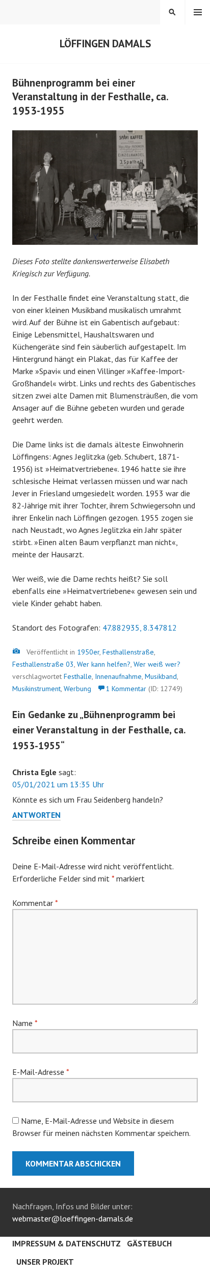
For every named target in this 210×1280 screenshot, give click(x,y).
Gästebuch (149, 1243)
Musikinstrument (36, 688)
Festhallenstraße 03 (43, 664)
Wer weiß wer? (157, 664)
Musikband (161, 676)
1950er (88, 652)
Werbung (77, 688)
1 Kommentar (126, 688)
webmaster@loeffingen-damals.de (72, 1218)
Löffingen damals (105, 43)
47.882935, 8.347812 (139, 627)
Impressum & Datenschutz (66, 1243)
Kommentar (35, 903)
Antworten (36, 815)
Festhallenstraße (128, 652)
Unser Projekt (45, 1262)
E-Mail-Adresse (40, 1072)
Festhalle (78, 676)
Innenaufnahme (118, 676)
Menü (197, 12)
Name (24, 1023)
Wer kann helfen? (103, 664)
